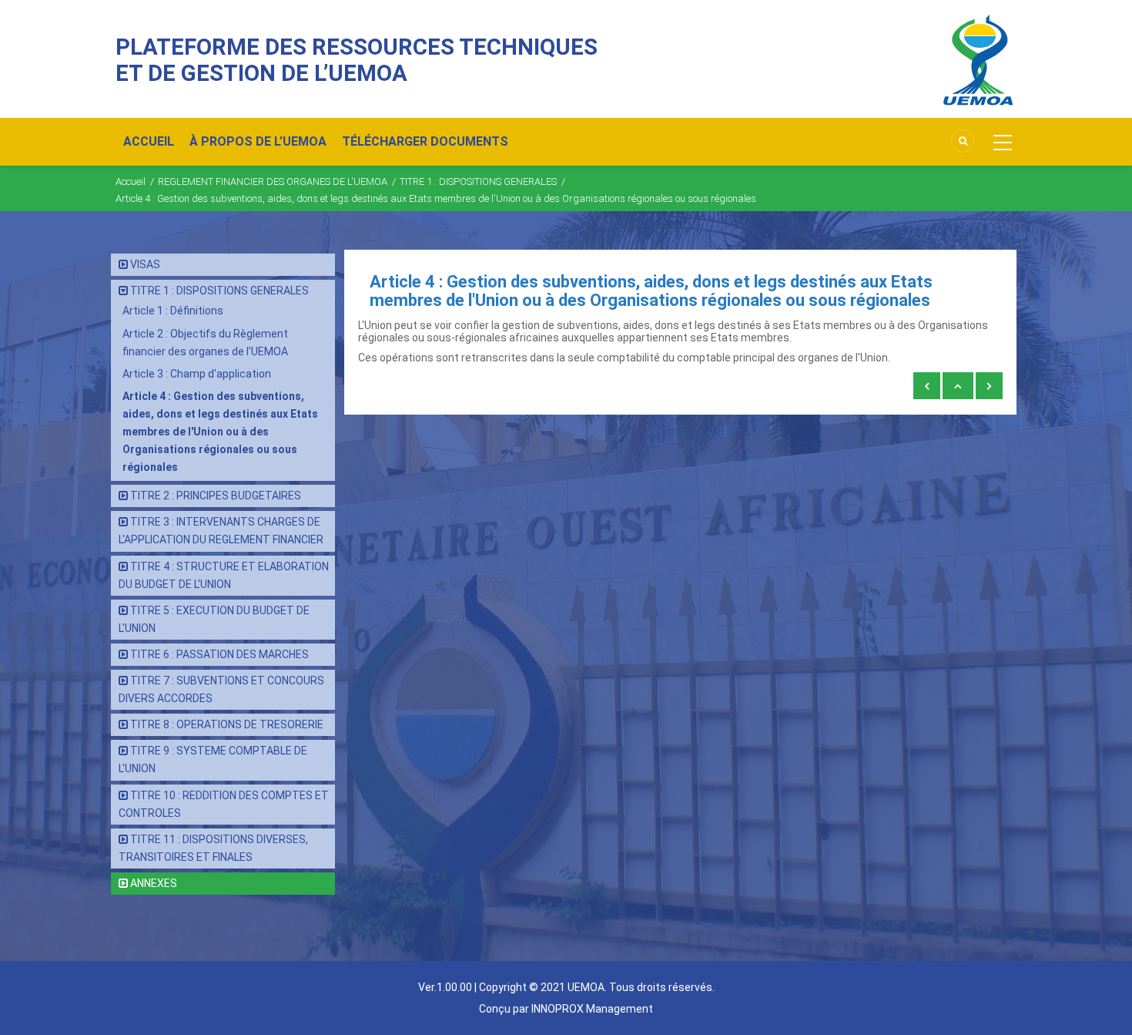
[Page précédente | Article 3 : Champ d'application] (926, 386)
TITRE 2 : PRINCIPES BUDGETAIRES (215, 495)
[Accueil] (977, 59)
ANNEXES (153, 883)
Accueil (131, 181)
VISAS (145, 264)
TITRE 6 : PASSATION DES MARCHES (219, 654)
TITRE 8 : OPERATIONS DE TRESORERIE (226, 724)
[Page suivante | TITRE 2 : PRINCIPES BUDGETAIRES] (989, 386)
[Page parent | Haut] (958, 386)
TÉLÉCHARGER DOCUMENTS (425, 141)
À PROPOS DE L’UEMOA (258, 141)
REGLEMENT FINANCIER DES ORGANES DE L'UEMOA (272, 181)
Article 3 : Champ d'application (196, 374)
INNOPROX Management (592, 1009)
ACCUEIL (148, 141)
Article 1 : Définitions (172, 310)
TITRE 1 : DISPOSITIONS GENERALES (478, 181)
